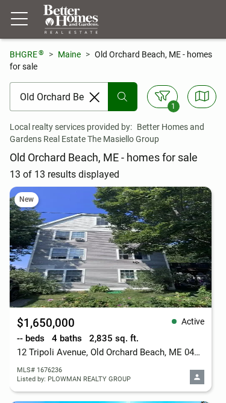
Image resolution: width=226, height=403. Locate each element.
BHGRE (27, 54)
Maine (69, 54)
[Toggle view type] (202, 96)
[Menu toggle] (19, 19)
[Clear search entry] (94, 97)
